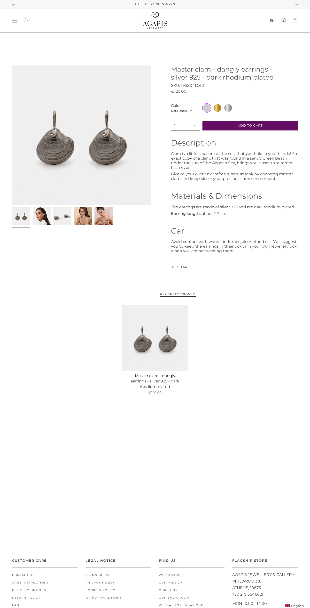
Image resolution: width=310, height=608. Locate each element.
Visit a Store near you (181, 605)
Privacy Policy (100, 582)
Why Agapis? (171, 575)
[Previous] (13, 4)
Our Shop (168, 590)
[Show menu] (14, 20)
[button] (297, 605)
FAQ (15, 605)
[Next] (296, 4)
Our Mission (171, 582)
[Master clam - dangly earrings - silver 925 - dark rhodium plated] (155, 338)
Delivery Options (29, 590)
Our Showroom (174, 597)
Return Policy (26, 597)
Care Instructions (30, 582)
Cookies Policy (100, 590)
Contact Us (23, 575)
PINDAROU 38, (246, 581)
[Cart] (295, 20)
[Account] (283, 20)
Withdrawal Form (103, 597)
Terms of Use (98, 575)
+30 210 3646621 (161, 4)
